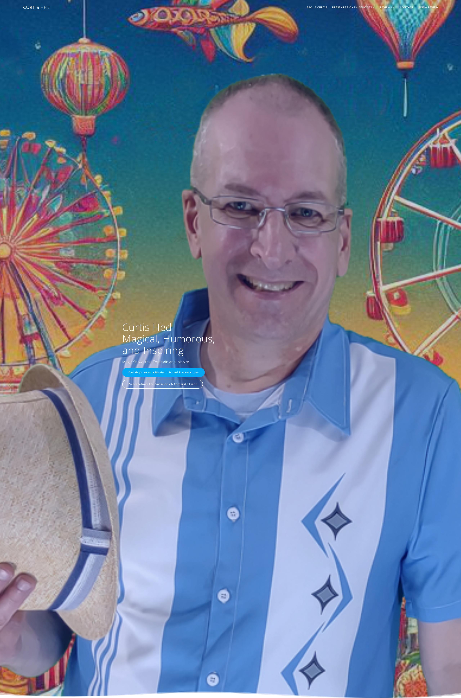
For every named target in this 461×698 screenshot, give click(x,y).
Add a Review (428, 7)
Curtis (36, 7)
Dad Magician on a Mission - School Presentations (163, 372)
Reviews (386, 7)
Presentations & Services (352, 7)
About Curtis (317, 7)
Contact (407, 7)
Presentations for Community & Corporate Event (162, 384)
